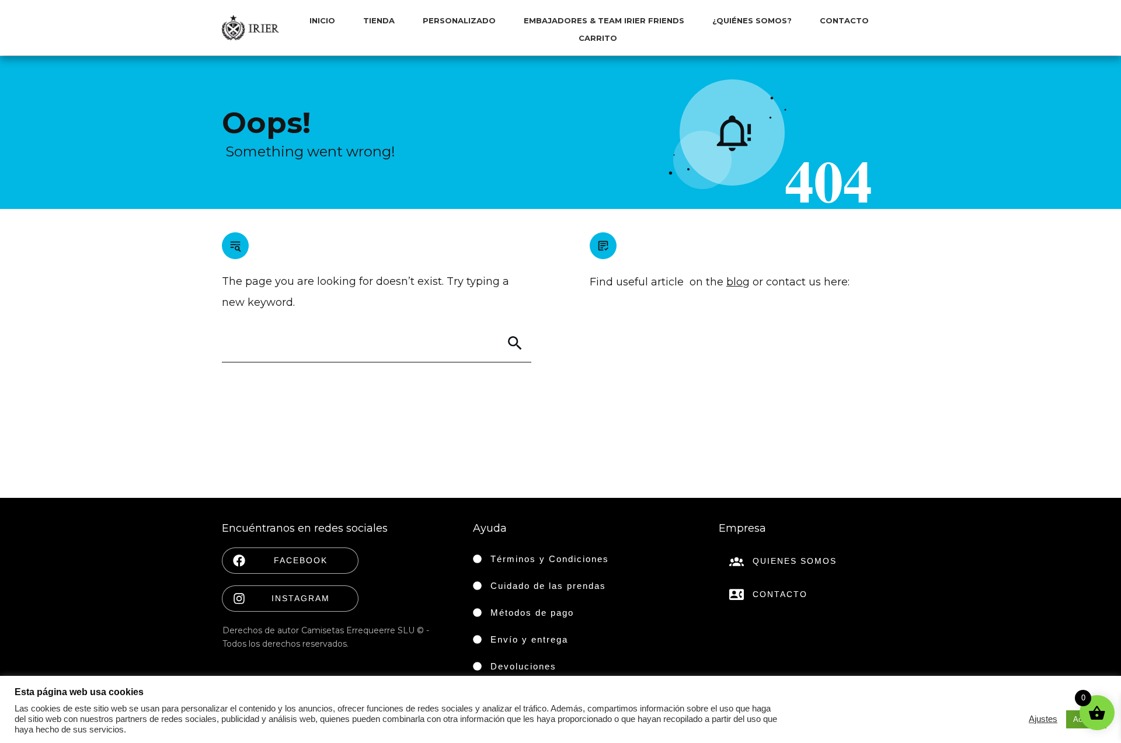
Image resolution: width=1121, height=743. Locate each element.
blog (738, 281)
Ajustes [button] (1043, 719)
